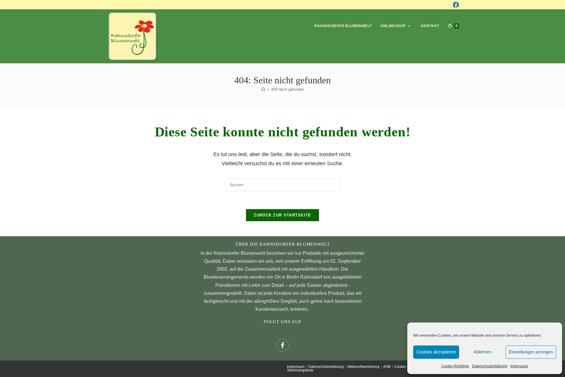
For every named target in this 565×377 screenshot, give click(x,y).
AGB (386, 367)
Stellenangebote (300, 370)
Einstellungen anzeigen (531, 351)
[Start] (263, 89)
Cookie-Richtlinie (455, 366)
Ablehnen (482, 351)
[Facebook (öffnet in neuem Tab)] (456, 5)
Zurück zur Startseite (282, 215)
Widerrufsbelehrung (363, 367)
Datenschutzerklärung (489, 366)
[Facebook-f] (282, 345)
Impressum (519, 366)
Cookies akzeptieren (436, 351)
